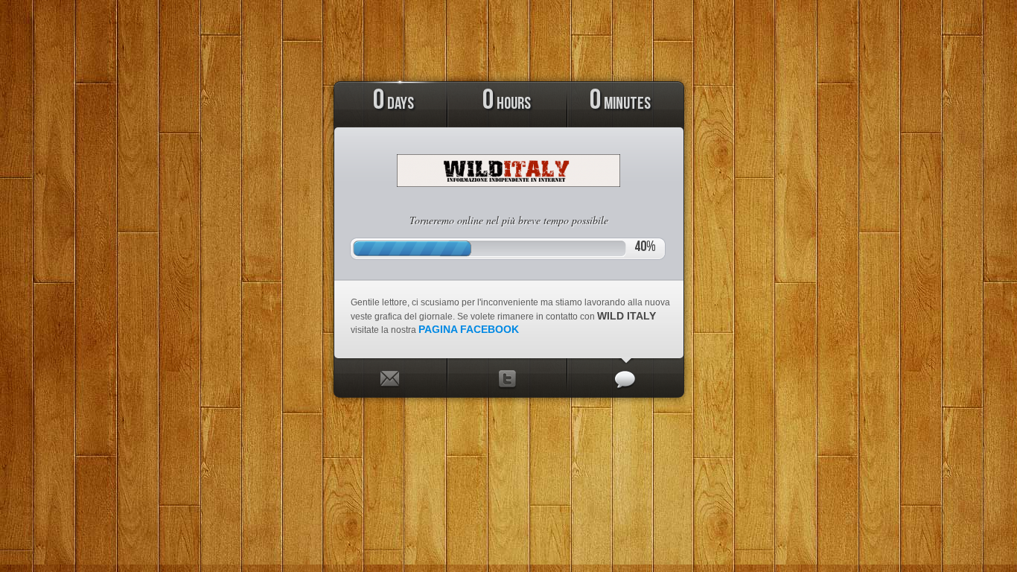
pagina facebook (468, 329)
